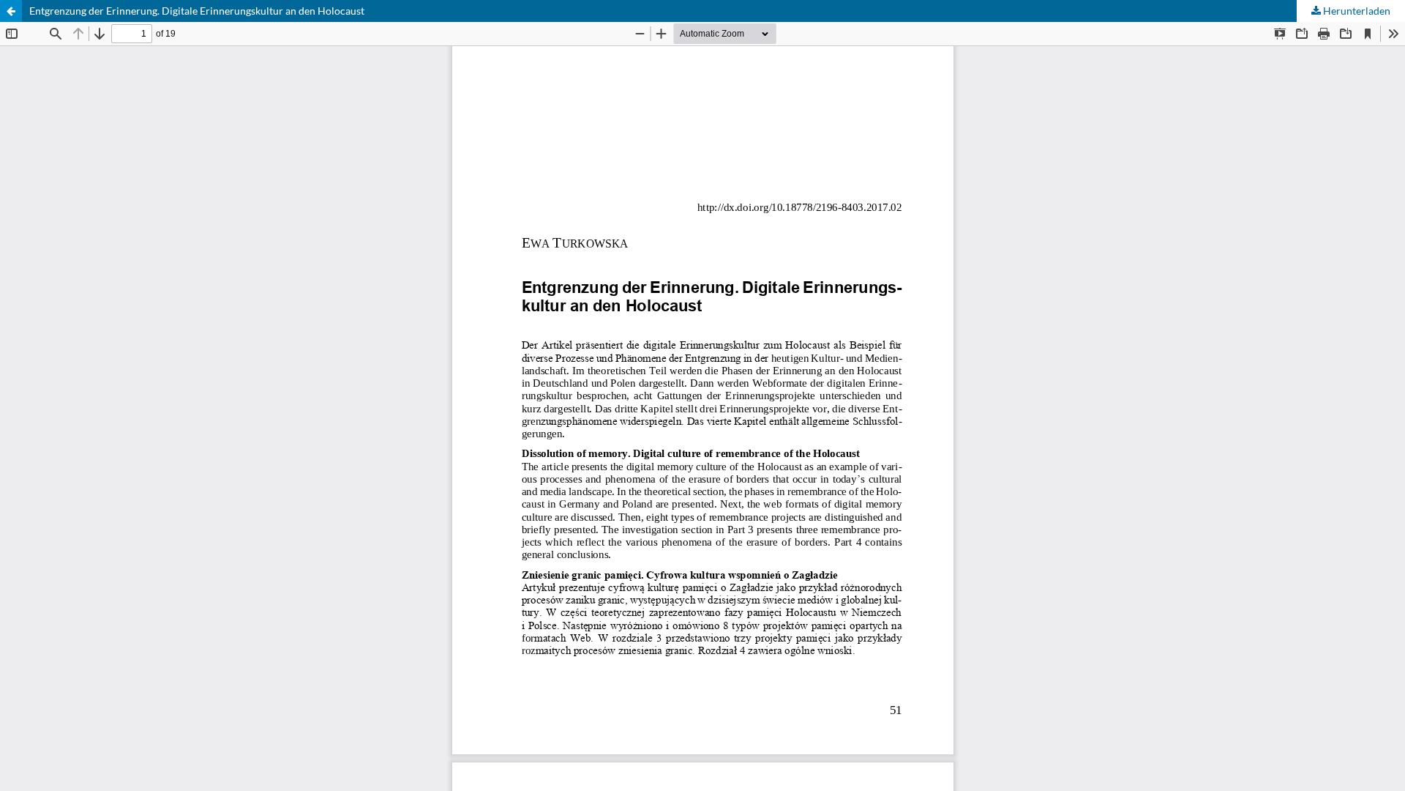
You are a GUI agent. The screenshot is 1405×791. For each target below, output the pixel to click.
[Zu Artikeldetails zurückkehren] (11, 11)
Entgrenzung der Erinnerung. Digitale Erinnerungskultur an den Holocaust (196, 10)
